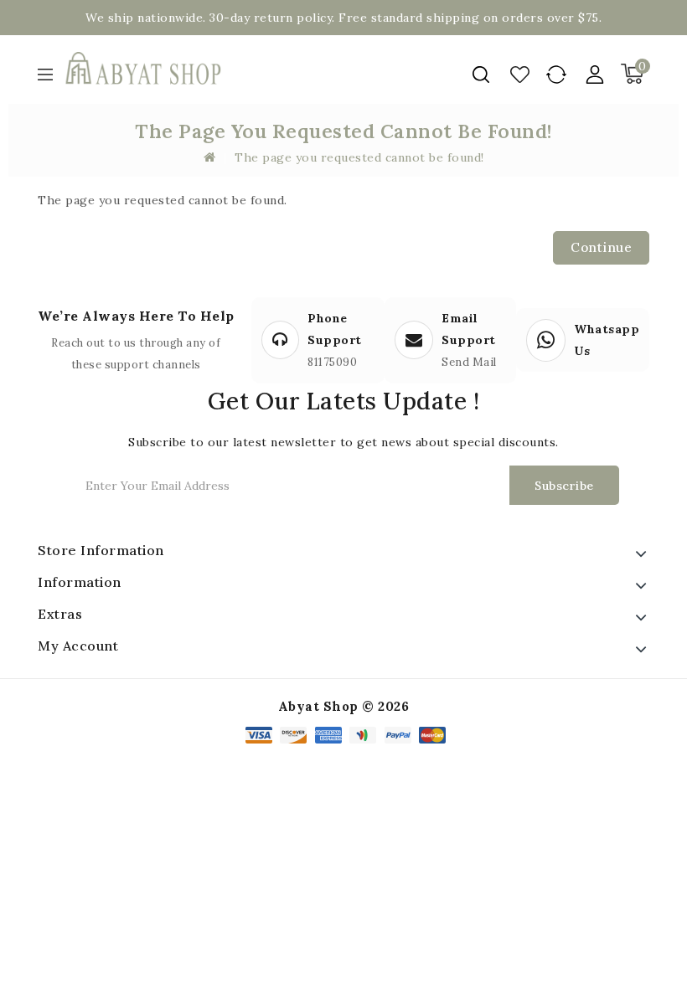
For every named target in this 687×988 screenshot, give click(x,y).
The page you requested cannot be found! (359, 157)
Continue (601, 247)
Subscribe (564, 485)
